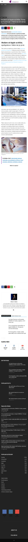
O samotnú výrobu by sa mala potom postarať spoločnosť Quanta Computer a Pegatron (13, 62)
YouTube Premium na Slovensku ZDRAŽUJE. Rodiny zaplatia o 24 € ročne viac (16, 321)
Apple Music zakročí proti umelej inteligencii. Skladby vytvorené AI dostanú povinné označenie (12, 436)
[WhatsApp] (11, 28)
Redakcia (3, 488)
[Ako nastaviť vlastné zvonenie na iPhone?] (4, 399)
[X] (5, 28)
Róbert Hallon (4, 23)
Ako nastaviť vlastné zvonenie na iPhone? (17, 398)
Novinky (5, 17)
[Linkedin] (14, 310)
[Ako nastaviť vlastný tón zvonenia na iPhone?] (4, 394)
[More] (14, 28)
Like (5, 345)
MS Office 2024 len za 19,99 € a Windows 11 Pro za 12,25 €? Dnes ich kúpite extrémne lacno (13, 425)
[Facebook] (2, 28)
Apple (5, 4)
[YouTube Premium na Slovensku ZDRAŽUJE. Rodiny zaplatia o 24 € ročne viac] (4, 321)
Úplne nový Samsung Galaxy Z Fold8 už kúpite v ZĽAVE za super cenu (13, 431)
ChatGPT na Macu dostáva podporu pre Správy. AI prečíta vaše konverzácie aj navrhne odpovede (13, 441)
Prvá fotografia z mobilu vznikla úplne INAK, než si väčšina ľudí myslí (14, 420)
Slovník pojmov (4, 480)
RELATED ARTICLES (6, 316)
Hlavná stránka (4, 478)
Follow (14, 345)
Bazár (2, 482)
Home (2, 4)
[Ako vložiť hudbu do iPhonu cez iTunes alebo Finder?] (4, 388)
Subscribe (23, 345)
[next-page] (4, 338)
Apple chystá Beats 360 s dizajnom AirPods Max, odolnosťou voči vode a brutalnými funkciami (13, 447)
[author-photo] (14, 300)
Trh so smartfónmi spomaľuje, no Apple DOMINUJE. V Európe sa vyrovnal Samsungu (16, 327)
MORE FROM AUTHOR (16, 316)
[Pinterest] (8, 28)
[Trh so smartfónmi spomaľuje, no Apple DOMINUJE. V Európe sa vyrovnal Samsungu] (4, 327)
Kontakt (3, 486)
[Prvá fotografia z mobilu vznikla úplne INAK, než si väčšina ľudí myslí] (4, 333)
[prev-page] (2, 338)
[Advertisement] (14, 223)
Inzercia (3, 484)
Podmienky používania (6, 489)
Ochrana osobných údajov (6, 491)
